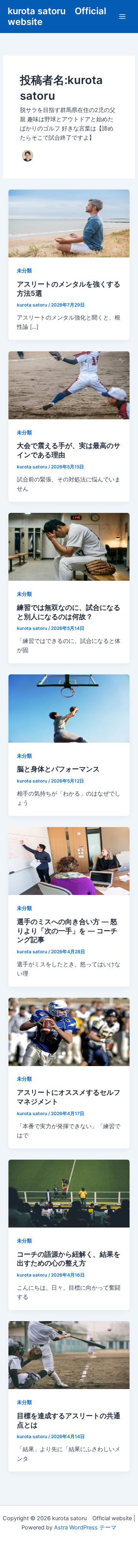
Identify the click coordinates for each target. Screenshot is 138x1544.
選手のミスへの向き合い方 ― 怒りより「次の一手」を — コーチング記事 (67, 930)
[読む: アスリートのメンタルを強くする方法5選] (68, 223)
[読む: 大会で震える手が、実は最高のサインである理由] (68, 384)
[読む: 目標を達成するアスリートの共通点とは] (68, 1354)
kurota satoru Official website (57, 16)
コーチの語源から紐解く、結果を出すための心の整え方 (68, 1258)
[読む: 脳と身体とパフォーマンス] (68, 708)
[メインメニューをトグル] (122, 16)
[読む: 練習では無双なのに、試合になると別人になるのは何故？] (68, 546)
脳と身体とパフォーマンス (58, 769)
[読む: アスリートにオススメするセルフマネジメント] (68, 1031)
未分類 (24, 271)
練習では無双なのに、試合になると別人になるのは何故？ (68, 612)
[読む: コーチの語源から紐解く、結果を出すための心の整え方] (68, 1193)
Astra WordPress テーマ (85, 1527)
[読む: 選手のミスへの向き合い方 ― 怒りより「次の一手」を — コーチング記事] (68, 860)
